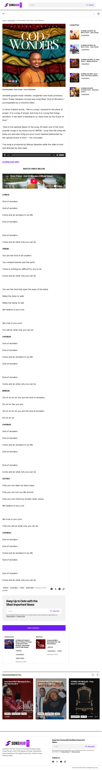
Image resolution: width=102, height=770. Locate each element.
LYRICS (22, 588)
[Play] (5, 155)
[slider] (62, 155)
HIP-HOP (83, 716)
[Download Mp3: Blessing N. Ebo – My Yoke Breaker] (17, 698)
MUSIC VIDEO (30, 588)
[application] (34, 155)
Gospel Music (11, 20)
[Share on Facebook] (52, 589)
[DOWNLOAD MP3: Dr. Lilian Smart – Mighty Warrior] (74, 63)
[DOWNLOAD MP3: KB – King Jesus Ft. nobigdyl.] (84, 698)
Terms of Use (21, 616)
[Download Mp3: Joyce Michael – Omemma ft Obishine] (51, 698)
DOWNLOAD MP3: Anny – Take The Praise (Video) (89, 74)
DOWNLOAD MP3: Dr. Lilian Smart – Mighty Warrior (90, 60)
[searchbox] (56, 5)
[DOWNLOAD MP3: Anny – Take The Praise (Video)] (74, 77)
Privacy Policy (10, 616)
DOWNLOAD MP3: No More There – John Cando (90, 32)
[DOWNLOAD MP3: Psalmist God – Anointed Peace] (74, 92)
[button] (3, 13)
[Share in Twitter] (56, 589)
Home (4, 20)
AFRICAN (5, 588)
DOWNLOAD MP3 (10, 162)
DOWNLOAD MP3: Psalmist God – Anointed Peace (89, 90)
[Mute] (57, 155)
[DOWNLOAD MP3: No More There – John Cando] (74, 34)
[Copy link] (64, 589)
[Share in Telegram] (60, 589)
